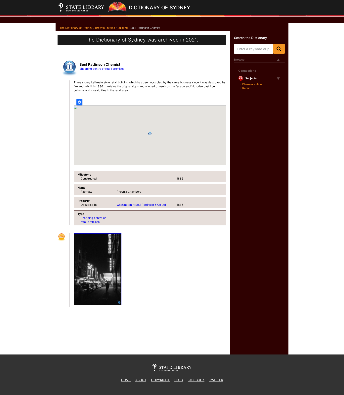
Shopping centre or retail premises (101, 68)
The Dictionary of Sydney (76, 27)
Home (126, 380)
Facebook (196, 380)
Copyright (160, 380)
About (140, 380)
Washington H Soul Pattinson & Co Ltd (141, 204)
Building (122, 27)
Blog (178, 380)
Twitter (216, 380)
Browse (239, 59)
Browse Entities (105, 27)
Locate (79, 102)
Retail (245, 88)
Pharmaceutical (252, 84)
